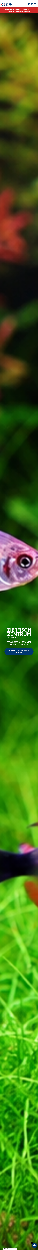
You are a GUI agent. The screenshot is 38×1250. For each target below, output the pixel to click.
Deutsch (7, 1249)
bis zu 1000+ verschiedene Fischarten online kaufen (19, 651)
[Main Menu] (35, 3)
